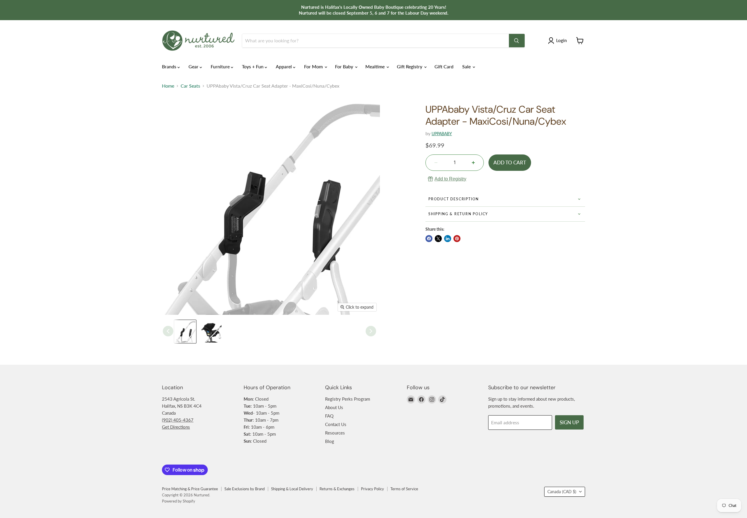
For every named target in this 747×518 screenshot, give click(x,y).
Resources (335, 432)
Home (168, 85)
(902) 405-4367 (177, 420)
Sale (467, 66)
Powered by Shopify (178, 501)
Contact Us (335, 424)
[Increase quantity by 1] (473, 163)
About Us (334, 407)
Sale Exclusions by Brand (244, 488)
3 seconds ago (450, 178)
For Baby (344, 66)
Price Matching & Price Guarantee (190, 488)
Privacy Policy (372, 488)
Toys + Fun (253, 66)
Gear (194, 66)
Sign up (569, 422)
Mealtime (375, 66)
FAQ (329, 415)
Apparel (284, 66)
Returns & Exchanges (337, 488)
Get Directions (176, 427)
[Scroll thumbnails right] (371, 331)
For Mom (314, 66)
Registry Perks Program (347, 398)
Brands (169, 66)
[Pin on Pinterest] (456, 238)
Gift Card (443, 66)
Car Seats (190, 85)
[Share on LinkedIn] (447, 238)
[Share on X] (438, 238)
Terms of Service (404, 488)
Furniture (221, 66)
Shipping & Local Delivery (292, 488)
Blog (329, 441)
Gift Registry (410, 66)
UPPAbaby (442, 133)
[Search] (517, 40)
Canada (561, 491)
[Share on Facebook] (428, 238)
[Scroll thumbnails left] (168, 331)
